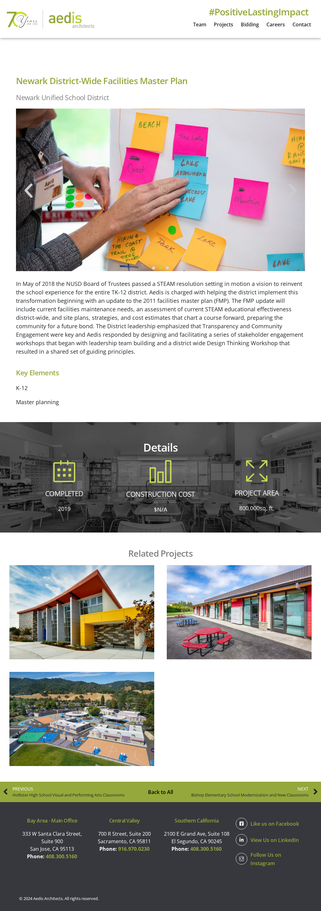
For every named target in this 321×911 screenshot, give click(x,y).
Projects (223, 24)
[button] (28, 190)
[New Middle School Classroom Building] (239, 612)
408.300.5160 (61, 856)
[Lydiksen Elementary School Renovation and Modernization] (81, 719)
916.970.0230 (134, 848)
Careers (275, 24)
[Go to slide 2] (160, 268)
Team (199, 24)
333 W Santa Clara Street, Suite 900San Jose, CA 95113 (52, 841)
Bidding (250, 24)
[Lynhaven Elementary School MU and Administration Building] (81, 612)
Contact (301, 24)
